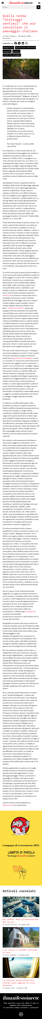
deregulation (8, 47)
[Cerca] (38, 7)
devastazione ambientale (25, 47)
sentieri (16, 51)
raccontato (29, 611)
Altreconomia (8, 805)
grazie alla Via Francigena (22, 358)
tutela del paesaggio (11, 55)
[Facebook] (3, 3)
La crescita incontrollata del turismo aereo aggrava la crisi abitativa (19, 982)
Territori (6, 38)
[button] (15, 43)
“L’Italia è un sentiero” (15, 308)
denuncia (7, 295)
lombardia (7, 51)
